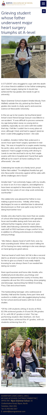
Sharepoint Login (8, 396)
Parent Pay (31, 398)
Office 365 (5, 401)
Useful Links (22, 396)
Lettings (22, 398)
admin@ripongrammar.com (14, 411)
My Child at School (9, 398)
